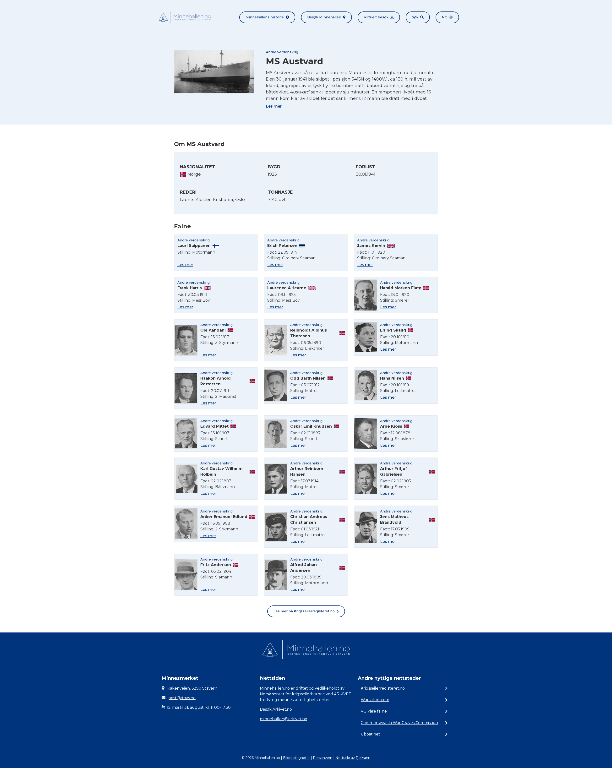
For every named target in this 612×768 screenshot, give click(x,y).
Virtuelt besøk (376, 17)
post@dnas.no (182, 698)
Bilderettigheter (296, 758)
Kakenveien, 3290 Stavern (192, 688)
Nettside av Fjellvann (352, 758)
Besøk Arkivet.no (276, 709)
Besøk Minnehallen (324, 17)
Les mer (274, 106)
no (445, 17)
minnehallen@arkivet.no (283, 719)
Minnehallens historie (265, 17)
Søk (415, 17)
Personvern (322, 758)
